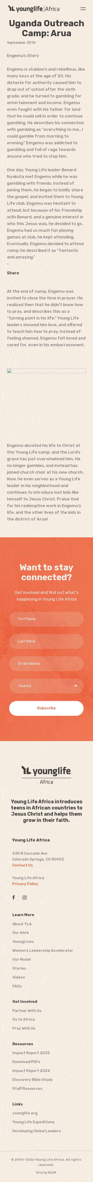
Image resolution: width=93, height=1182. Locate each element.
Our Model (21, 959)
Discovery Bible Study (32, 1079)
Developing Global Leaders (36, 1131)
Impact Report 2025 (31, 1053)
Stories (19, 968)
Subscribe (46, 708)
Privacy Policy (25, 884)
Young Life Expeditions (33, 1122)
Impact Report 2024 (31, 1070)
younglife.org (24, 1113)
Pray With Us (23, 1028)
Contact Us (22, 865)
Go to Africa (23, 1019)
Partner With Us (26, 1011)
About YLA (21, 924)
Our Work (20, 932)
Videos (18, 977)
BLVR (52, 1172)
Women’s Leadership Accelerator (42, 950)
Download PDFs (26, 1062)
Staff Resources (27, 1088)
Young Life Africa (33, 8)
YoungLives (23, 941)
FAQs (17, 986)
